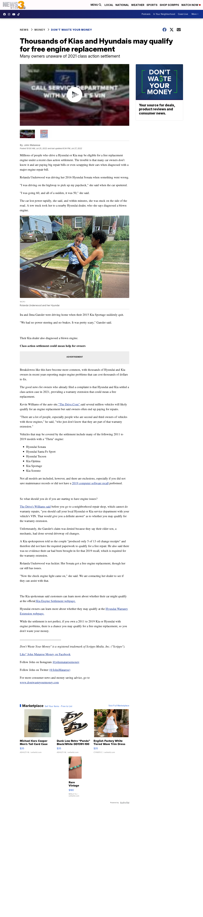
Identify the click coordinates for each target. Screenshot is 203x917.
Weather (137, 5)
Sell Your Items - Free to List (58, 706)
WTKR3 (5, 14)
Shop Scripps (169, 5)
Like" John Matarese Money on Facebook (45, 654)
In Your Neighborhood (164, 14)
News (24, 29)
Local (109, 5)
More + (195, 14)
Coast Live (183, 14)
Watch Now (190, 5)
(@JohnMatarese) (59, 670)
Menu (95, 4)
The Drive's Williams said (35, 506)
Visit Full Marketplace (118, 706)
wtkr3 (10, 14)
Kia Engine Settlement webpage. (55, 601)
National (122, 5)
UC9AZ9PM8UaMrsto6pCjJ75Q (14, 14)
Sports (152, 5)
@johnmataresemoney (65, 662)
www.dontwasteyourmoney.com (39, 682)
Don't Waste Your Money (71, 29)
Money (39, 29)
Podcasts (146, 14)
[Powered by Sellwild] (124, 803)
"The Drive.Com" (69, 404)
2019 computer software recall (90, 483)
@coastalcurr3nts (19, 14)
